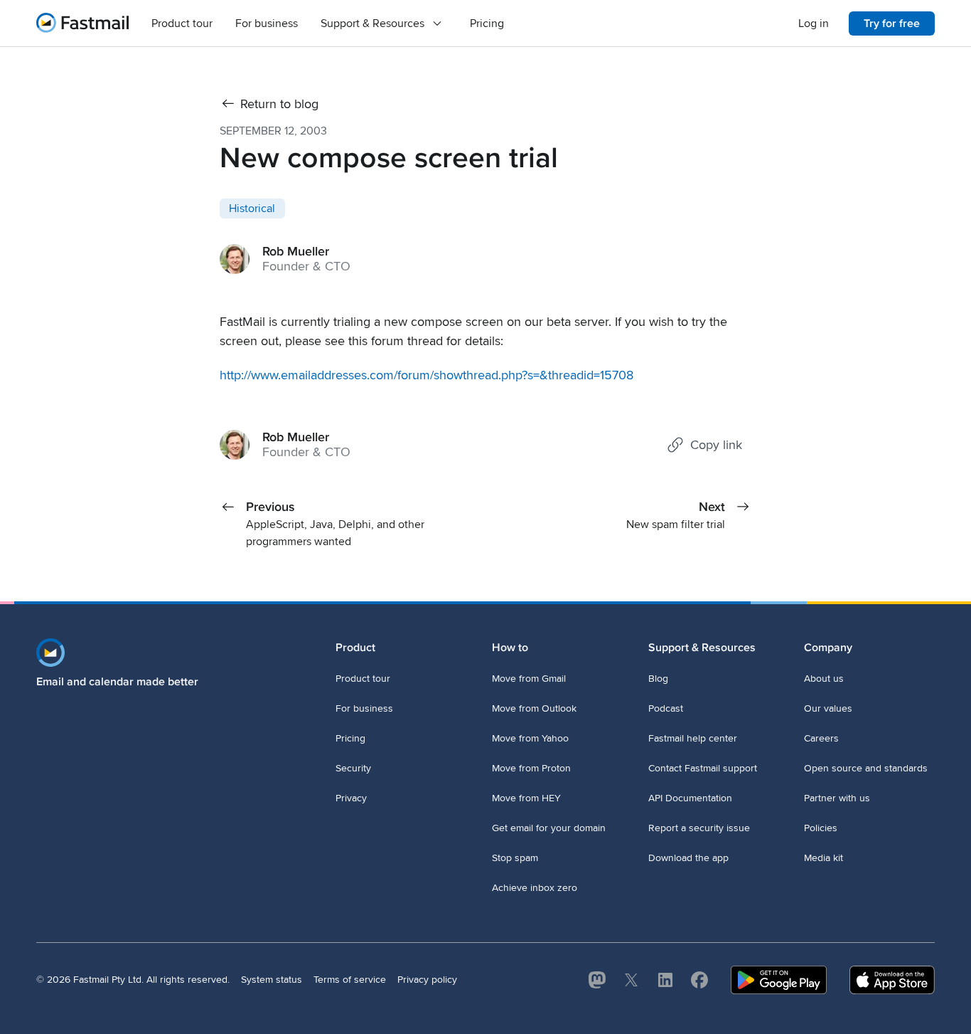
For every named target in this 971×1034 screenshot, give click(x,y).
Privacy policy (427, 980)
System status (271, 980)
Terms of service (349, 980)
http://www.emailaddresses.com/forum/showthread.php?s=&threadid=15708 (426, 375)
